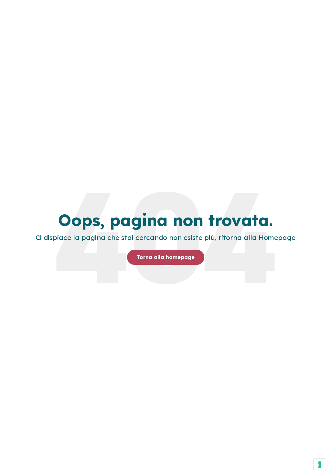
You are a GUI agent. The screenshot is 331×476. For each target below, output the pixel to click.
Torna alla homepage (166, 257)
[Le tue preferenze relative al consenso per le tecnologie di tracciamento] (320, 465)
